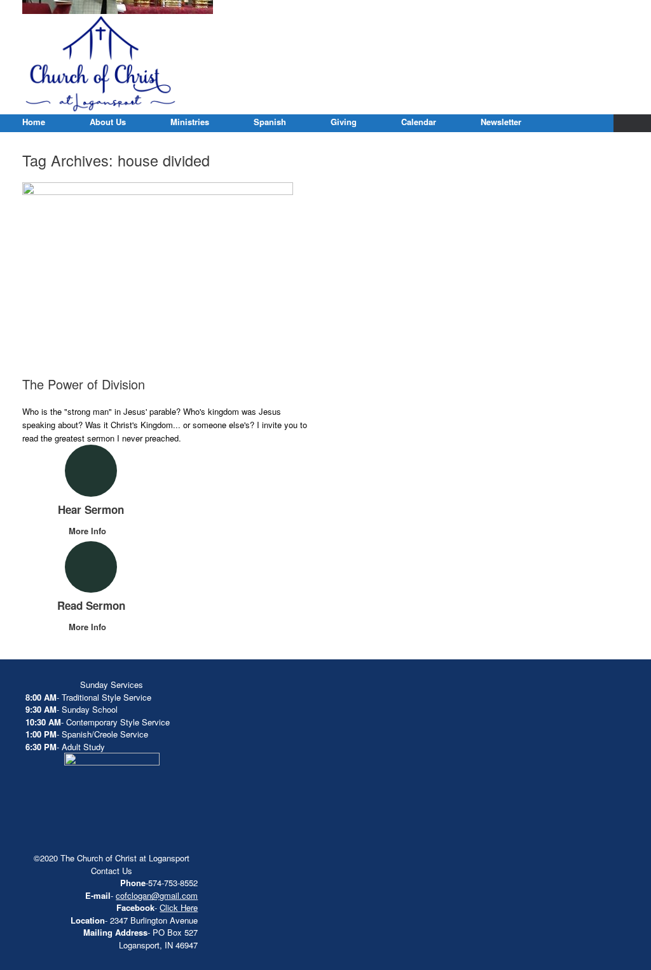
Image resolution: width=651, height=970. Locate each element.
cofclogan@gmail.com (157, 895)
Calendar (418, 122)
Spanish (270, 122)
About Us (108, 122)
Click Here (179, 907)
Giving (344, 122)
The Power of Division (83, 384)
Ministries (189, 122)
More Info (89, 531)
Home (33, 122)
